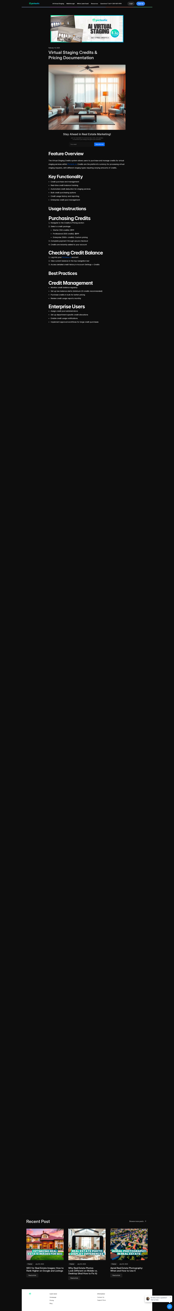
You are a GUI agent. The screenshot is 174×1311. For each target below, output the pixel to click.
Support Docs (101, 1300)
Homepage (53, 1297)
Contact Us (100, 1297)
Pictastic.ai (72, 164)
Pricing (52, 1300)
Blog (51, 1303)
